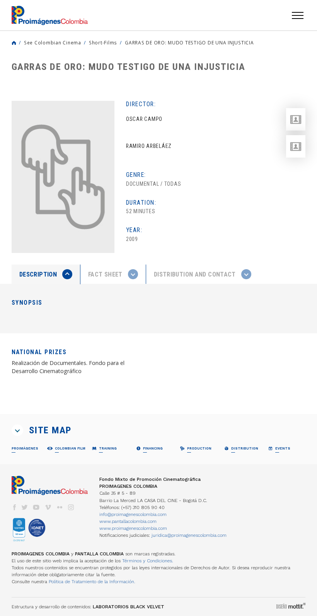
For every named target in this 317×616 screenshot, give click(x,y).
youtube (36, 507)
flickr (59, 507)
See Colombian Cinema (52, 42)
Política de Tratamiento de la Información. (92, 581)
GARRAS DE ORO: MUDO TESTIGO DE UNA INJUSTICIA (189, 42)
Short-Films (103, 42)
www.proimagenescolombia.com (133, 528)
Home (14, 43)
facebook (14, 507)
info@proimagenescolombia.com (133, 514)
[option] (63, 177)
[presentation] (46, 274)
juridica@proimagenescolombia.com (189, 535)
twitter (25, 507)
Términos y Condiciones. (147, 560)
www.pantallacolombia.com (128, 521)
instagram (71, 507)
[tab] (46, 274)
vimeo (48, 507)
